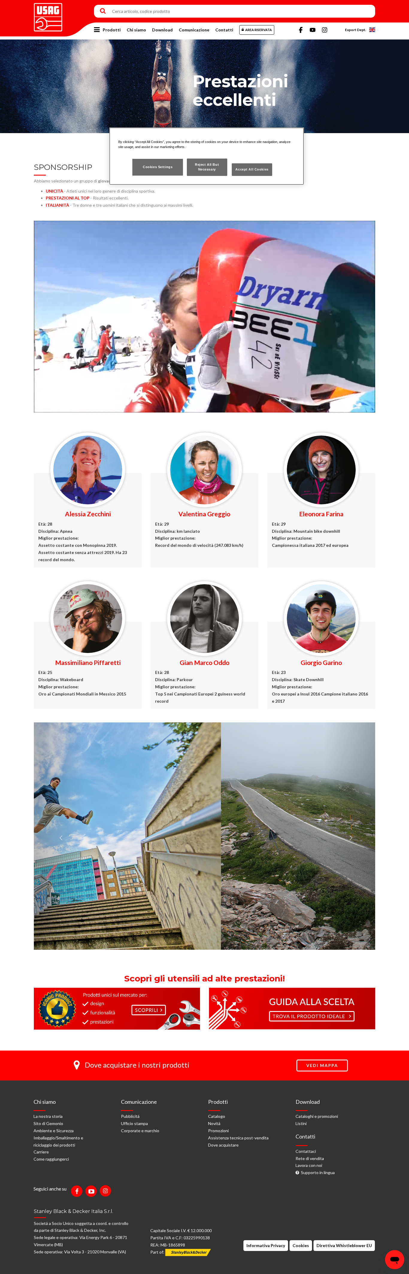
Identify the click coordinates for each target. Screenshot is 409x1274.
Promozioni (218, 1130)
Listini (301, 1123)
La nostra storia (48, 1116)
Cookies (301, 1245)
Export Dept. (355, 30)
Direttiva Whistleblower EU (344, 1245)
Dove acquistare (223, 1144)
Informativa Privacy (265, 1245)
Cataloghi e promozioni (317, 1116)
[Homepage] (48, 15)
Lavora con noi (309, 1165)
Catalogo (216, 1116)
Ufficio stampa (134, 1123)
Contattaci (306, 1151)
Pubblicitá (130, 1116)
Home (40, 44)
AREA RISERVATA (258, 30)
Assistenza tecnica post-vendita (238, 1137)
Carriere (41, 1151)
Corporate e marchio (140, 1130)
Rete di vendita (310, 1158)
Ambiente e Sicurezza (54, 1130)
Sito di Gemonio (48, 1123)
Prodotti (112, 29)
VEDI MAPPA (322, 1065)
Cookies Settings (157, 167)
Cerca (103, 11)
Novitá (214, 1123)
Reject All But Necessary (207, 167)
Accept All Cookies (251, 169)
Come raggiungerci (51, 1159)
